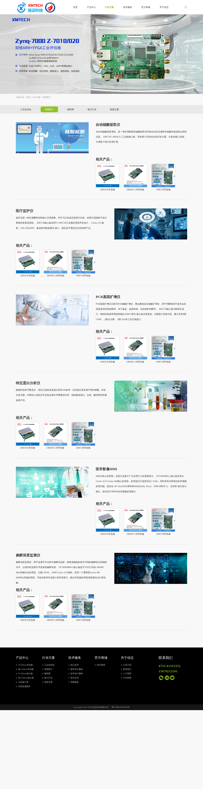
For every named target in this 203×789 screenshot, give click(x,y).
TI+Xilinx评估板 (25, 665)
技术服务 (127, 7)
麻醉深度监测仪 (28, 555)
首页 (75, 7)
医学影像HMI (106, 469)
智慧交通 (114, 109)
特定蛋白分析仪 (28, 383)
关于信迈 (164, 7)
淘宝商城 (101, 665)
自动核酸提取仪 (108, 125)
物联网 (70, 109)
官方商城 (145, 7)
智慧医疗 (49, 109)
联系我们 (127, 669)
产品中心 (91, 7)
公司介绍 (127, 665)
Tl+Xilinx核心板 (25, 673)
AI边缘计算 (23, 682)
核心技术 (75, 665)
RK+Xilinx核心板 (26, 678)
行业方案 (109, 7)
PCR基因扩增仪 (108, 297)
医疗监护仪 (24, 211)
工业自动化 (25, 109)
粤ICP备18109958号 (120, 707)
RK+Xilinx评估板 (26, 669)
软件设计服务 (77, 673)
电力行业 (92, 109)
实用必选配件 (24, 686)
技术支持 (75, 678)
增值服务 (75, 682)
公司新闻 (127, 678)
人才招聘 (127, 673)
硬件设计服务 (77, 669)
